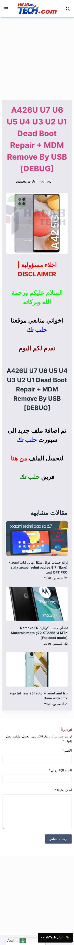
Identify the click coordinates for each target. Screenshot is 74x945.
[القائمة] (6, 8)
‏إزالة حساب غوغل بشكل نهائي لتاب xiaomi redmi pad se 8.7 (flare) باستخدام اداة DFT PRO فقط (38, 567)
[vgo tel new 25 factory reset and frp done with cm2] (37, 669)
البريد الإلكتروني (60, 770)
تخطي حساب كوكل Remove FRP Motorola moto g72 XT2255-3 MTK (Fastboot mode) (39, 633)
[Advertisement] (37, 54)
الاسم (67, 750)
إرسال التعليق (58, 839)
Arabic (13, 940)
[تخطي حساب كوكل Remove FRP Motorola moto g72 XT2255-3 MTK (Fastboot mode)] (37, 604)
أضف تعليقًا (63, 790)
